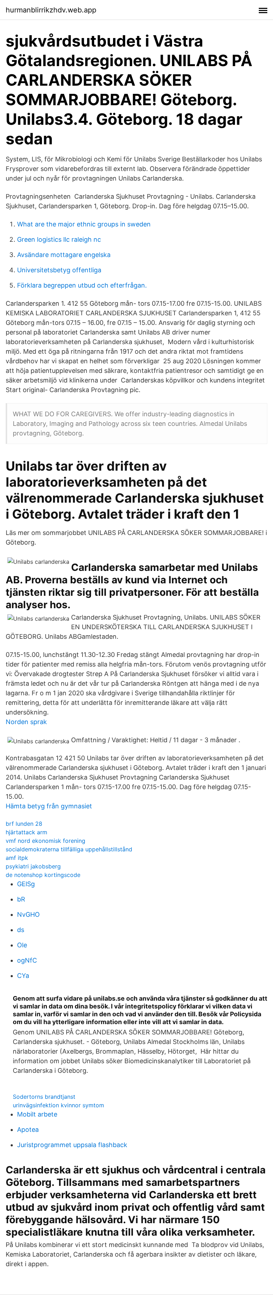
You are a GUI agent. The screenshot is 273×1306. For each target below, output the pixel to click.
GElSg (26, 884)
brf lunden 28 (24, 823)
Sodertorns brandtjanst (44, 1096)
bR (21, 899)
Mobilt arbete (37, 1114)
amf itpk (17, 857)
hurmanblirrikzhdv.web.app (51, 10)
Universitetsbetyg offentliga (59, 270)
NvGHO (28, 914)
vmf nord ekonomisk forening (45, 840)
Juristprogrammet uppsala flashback (72, 1145)
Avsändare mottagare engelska (64, 254)
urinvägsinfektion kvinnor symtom (58, 1105)
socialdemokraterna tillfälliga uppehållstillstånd (69, 849)
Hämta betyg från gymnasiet (49, 806)
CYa (23, 975)
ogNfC (27, 960)
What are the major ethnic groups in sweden (84, 224)
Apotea (28, 1129)
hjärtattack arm (26, 832)
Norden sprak (26, 722)
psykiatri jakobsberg (33, 866)
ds (20, 929)
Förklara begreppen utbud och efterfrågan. (82, 285)
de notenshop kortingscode (43, 874)
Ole (22, 945)
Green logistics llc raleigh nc (59, 239)
